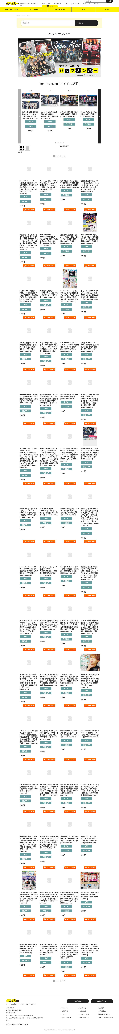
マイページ (86, 4)
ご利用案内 (57, 4)
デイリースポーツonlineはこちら (17, 1024)
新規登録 (65, 1011)
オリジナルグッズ (36, 10)
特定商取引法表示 (104, 1014)
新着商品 (83, 1011)
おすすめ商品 (84, 1014)
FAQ (66, 4)
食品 (83, 10)
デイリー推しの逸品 (12, 10)
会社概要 (101, 1008)
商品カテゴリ (84, 1017)
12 (62, 156)
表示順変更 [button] (65, 146)
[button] (19, 116)
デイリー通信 (46, 4)
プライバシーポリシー (105, 1017)
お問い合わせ (75, 4)
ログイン (96, 4)
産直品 (107, 10)
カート (51, 6)
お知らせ (83, 1008)
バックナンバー (59, 10)
